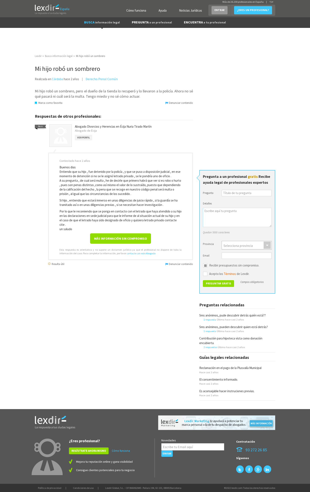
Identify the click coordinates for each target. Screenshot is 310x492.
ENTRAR (219, 10)
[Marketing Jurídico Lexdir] (216, 422)
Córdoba (57, 79)
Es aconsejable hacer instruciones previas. (227, 391)
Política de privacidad (49, 487)
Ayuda (163, 10)
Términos (230, 274)
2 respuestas (210, 347)
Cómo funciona (136, 10)
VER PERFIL (83, 137)
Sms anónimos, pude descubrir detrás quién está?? (232, 315)
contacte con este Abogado (141, 253)
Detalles (207, 203)
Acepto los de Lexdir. (229, 274)
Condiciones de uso (83, 487)
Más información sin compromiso (120, 239)
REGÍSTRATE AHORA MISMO (88, 451)
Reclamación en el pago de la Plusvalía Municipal (230, 368)
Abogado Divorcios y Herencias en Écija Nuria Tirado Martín (113, 126)
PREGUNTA (152, 22)
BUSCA (102, 22)
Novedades (168, 440)
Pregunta (208, 193)
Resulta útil (57, 263)
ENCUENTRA (205, 22)
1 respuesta (210, 319)
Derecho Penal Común (102, 79)
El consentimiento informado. (218, 379)
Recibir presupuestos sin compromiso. (234, 265)
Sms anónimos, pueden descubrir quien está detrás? (233, 327)
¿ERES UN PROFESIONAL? (253, 10)
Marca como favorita (50, 103)
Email (206, 255)
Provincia (208, 244)
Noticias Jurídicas (190, 10)
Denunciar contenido (180, 103)
